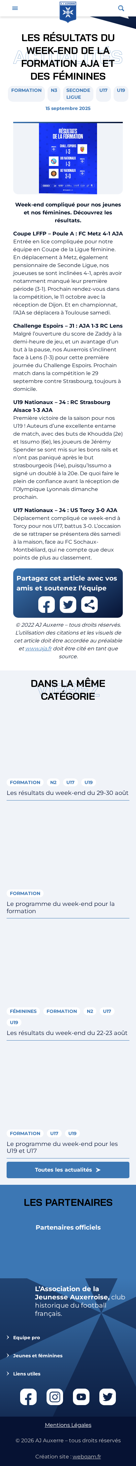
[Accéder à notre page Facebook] (28, 1397)
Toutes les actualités (63, 1170)
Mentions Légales (68, 1425)
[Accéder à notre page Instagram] (55, 1397)
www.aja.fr (38, 648)
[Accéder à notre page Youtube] (81, 1397)
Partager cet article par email (89, 604)
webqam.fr (87, 1456)
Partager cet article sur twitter (68, 604)
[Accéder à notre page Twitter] (107, 1397)
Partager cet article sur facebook (46, 604)
